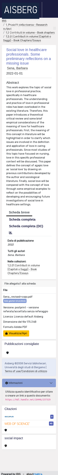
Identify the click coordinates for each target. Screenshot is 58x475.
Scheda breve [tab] (19, 212)
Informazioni (15, 383)
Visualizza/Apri (17, 333)
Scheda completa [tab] (22, 219)
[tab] (10, 232)
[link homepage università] (13, 28)
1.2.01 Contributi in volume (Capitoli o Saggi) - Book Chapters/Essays (24, 269)
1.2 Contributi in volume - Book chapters (30, 32)
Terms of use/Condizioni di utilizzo (26, 371)
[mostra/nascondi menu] (54, 28)
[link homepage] (22, 11)
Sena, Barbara (17, 68)
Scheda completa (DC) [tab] (26, 226)
